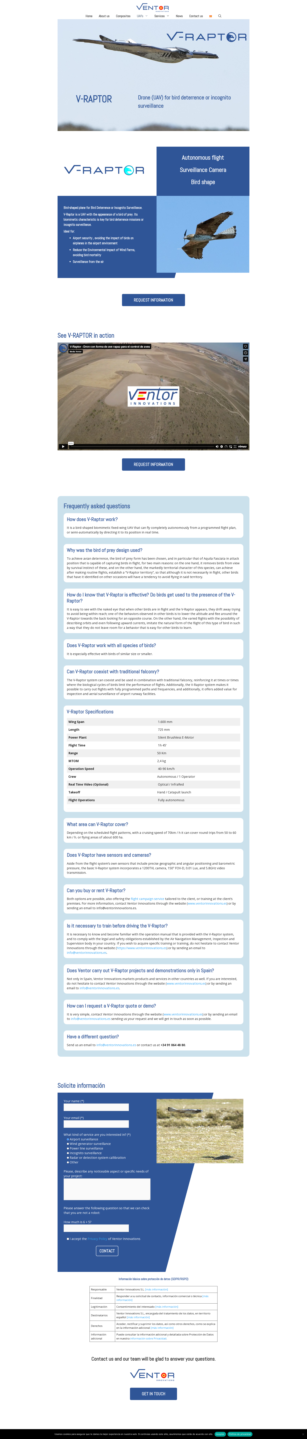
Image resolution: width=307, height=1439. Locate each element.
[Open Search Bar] (220, 16)
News (179, 16)
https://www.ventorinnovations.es (142, 948)
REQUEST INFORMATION (153, 300)
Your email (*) (74, 1118)
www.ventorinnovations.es (207, 903)
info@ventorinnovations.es (86, 952)
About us (104, 16)
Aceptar (220, 1434)
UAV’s (140, 16)
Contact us (196, 16)
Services (159, 16)
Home (89, 16)
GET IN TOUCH (153, 1394)
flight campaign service (147, 899)
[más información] (156, 1289)
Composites (123, 16)
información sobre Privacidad (148, 1338)
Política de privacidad (240, 1434)
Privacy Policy (97, 1239)
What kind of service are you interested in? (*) (97, 1134)
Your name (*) (74, 1101)
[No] (303, 1434)
